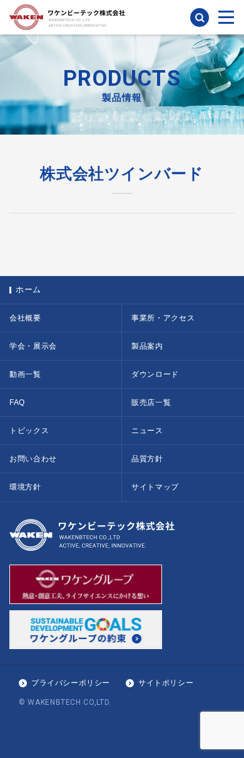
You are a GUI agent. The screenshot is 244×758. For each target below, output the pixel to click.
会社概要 (25, 318)
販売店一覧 (151, 402)
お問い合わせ (33, 458)
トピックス (29, 430)
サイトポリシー (165, 683)
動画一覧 (25, 374)
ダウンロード (155, 374)
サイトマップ (155, 487)
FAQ (17, 402)
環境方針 (25, 487)
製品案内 (147, 346)
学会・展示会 (33, 346)
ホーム (28, 289)
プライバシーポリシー (70, 683)
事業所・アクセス (163, 318)
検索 (199, 17)
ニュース (147, 430)
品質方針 (147, 458)
